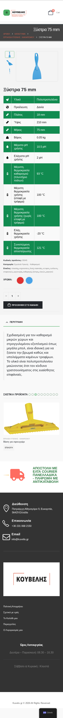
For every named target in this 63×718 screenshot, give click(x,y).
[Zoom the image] (31, 564)
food (31, 268)
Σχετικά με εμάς (11, 612)
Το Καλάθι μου (10, 618)
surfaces (53, 268)
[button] (20, 66)
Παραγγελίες (9, 624)
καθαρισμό (27, 272)
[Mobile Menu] (6, 13)
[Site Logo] (18, 13)
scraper (46, 268)
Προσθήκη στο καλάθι (25, 304)
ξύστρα (35, 272)
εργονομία (18, 272)
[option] (20, 280)
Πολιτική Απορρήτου (13, 606)
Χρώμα (7, 279)
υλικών (42, 272)
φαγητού (49, 272)
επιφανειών (8, 272)
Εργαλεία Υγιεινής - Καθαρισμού (27, 264)
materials (38, 268)
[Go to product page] (31, 418)
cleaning (15, 268)
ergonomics (24, 268)
